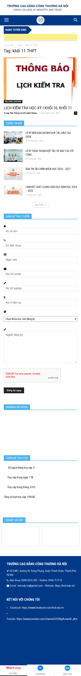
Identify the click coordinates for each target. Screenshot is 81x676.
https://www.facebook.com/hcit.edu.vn (43, 607)
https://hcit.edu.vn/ (65, 585)
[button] (75, 20)
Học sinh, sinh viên (13, 101)
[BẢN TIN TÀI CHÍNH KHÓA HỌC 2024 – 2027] (13, 173)
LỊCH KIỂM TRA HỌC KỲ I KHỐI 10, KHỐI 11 (38, 108)
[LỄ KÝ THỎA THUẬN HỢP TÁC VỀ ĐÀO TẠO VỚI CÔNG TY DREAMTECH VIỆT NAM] (13, 155)
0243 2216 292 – (30, 580)
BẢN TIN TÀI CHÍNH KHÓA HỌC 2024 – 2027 (48, 168)
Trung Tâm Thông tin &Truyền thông (20, 113)
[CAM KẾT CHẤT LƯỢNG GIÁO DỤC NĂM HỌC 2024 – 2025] (13, 191)
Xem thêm (39, 204)
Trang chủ (8, 45)
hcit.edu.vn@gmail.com (30, 585)
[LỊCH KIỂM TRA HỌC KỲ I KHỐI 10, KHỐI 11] (40, 80)
